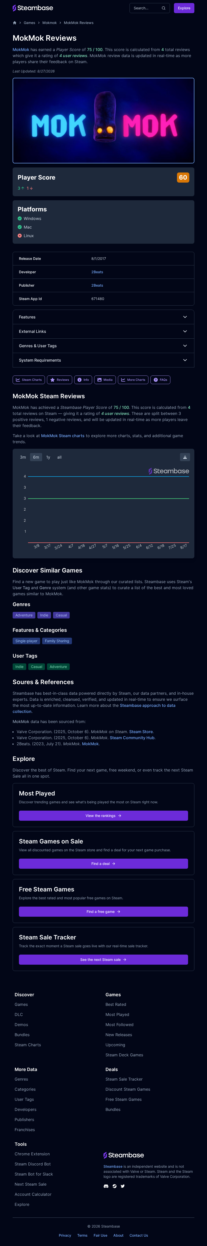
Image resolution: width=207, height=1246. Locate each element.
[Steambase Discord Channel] (106, 1186)
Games (29, 22)
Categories (25, 1089)
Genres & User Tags (38, 345)
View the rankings (101, 815)
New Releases (119, 1034)
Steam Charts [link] (32, 380)
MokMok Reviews (79, 22)
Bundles (22, 1034)
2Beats (97, 272)
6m (36, 457)
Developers (25, 1109)
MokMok (21, 49)
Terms (82, 1235)
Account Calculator (33, 1194)
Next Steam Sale (30, 1184)
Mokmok (49, 22)
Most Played (117, 1014)
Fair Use (100, 1235)
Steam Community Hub (132, 737)
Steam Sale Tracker (124, 1079)
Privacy (65, 1235)
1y (48, 457)
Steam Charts (28, 1044)
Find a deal (100, 863)
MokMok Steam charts (63, 435)
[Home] (15, 23)
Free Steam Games (124, 1099)
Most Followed (120, 1024)
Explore (184, 8)
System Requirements (40, 360)
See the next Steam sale (100, 959)
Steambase (113, 1166)
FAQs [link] (163, 380)
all (59, 457)
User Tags (24, 1099)
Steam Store (141, 731)
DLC (19, 1014)
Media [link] (108, 380)
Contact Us (139, 1235)
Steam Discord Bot (33, 1163)
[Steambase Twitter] (123, 1186)
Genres (21, 1079)
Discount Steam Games (128, 1089)
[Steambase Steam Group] (115, 1186)
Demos (21, 1024)
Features (27, 316)
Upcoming (115, 1044)
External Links (32, 331)
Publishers (24, 1119)
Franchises (25, 1129)
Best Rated (116, 1004)
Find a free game (101, 911)
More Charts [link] (136, 380)
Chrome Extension (32, 1153)
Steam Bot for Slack (34, 1174)
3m (23, 457)
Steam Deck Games (124, 1054)
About (118, 1235)
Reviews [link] (63, 380)
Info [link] (86, 380)
